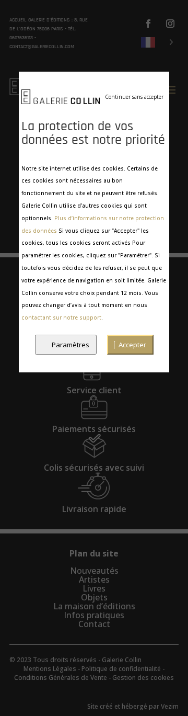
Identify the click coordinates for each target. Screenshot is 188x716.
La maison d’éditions (94, 606)
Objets (94, 597)
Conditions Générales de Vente (60, 677)
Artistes (94, 579)
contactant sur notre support (61, 317)
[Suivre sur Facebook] (148, 23)
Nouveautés (94, 570)
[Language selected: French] (157, 41)
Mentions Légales (50, 668)
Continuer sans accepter (134, 96)
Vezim (170, 706)
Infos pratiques (94, 615)
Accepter (132, 344)
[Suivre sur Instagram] (170, 23)
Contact (94, 624)
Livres (94, 588)
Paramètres (70, 344)
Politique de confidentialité (121, 668)
